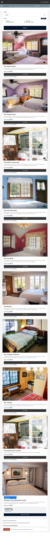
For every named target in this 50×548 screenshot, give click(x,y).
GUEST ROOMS (6, 5)
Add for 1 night (25, 514)
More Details (7, 71)
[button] (25, 15)
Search (25, 28)
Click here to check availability (10, 76)
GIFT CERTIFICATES (25, 5)
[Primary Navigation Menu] (2, 2)
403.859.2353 (45, 2)
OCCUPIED (25, 74)
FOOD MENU (12, 5)
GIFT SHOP (19, 5)
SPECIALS (32, 5)
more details (30, 529)
